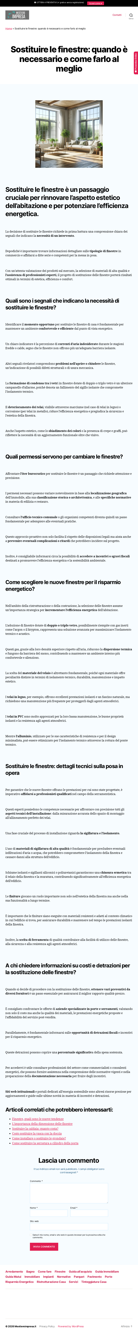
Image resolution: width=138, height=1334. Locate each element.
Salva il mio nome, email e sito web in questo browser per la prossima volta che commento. (69, 1236)
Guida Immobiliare (107, 1271)
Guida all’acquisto (80, 1271)
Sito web (34, 1221)
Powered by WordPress (71, 1326)
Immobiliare (32, 1276)
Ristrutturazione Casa (51, 1282)
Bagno (30, 1271)
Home (8, 28)
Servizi (73, 1282)
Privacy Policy (47, 1326)
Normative (64, 1276)
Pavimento (94, 1276)
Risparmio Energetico (19, 1282)
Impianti (48, 1276)
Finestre (60, 1271)
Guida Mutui (13, 1276)
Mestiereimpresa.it (25, 1326)
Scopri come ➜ (95, 3)
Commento (36, 1181)
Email (73, 1208)
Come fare (45, 1271)
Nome (33, 1208)
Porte (108, 1276)
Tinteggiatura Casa (93, 1282)
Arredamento (14, 1271)
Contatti (117, 14)
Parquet (79, 1276)
